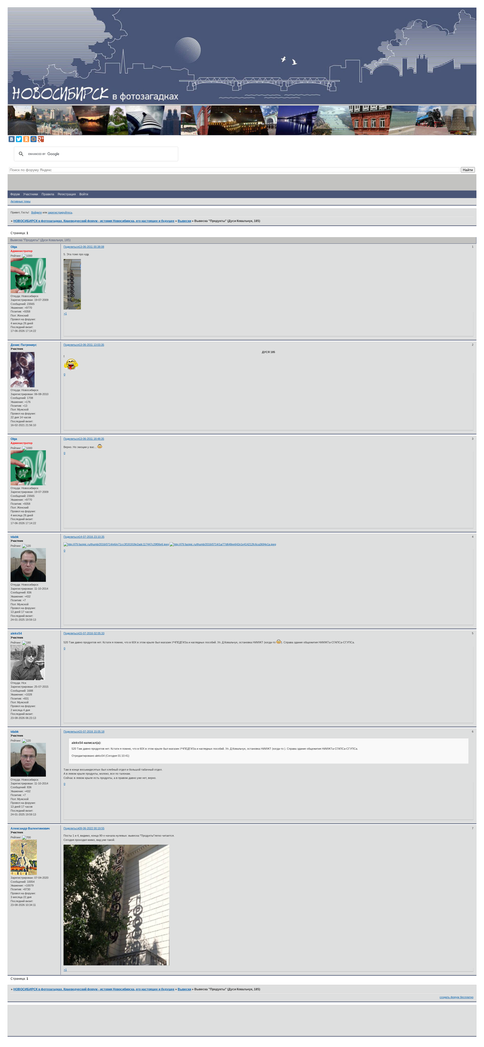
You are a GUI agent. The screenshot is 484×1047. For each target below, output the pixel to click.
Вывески (184, 221)
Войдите (36, 212)
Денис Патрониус (24, 345)
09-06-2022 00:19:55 (91, 828)
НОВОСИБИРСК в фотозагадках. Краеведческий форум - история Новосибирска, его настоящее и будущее (93, 221)
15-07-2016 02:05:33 (91, 633)
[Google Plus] (41, 139)
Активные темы (21, 201)
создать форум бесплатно (456, 997)
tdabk (15, 537)
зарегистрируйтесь (60, 212)
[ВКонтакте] (12, 139)
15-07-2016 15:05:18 (91, 731)
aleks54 (16, 633)
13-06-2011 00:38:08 (91, 246)
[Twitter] (19, 139)
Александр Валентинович (30, 828)
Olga (14, 247)
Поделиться (71, 246)
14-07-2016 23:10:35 (91, 536)
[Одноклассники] (26, 139)
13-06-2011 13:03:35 (91, 344)
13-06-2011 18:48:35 (91, 438)
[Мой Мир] (34, 139)
